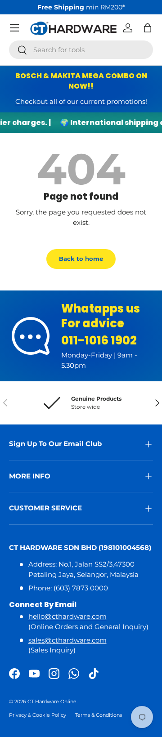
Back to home (81, 258)
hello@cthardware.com (67, 616)
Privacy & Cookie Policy (37, 715)
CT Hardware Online (51, 701)
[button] (148, 28)
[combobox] (81, 49)
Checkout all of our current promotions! (81, 101)
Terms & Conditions (98, 715)
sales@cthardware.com (67, 640)
